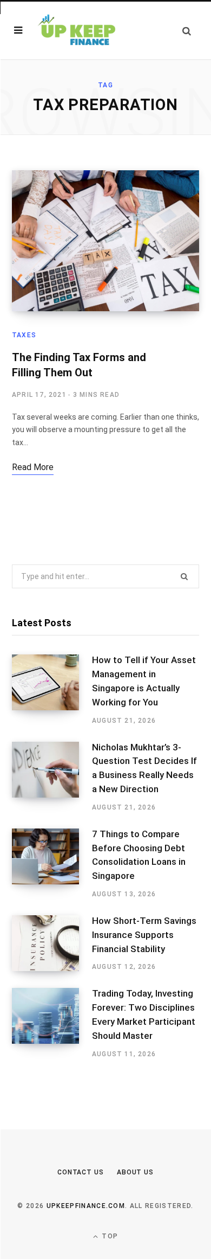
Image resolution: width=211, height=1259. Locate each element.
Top (109, 1236)
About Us (135, 1172)
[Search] (186, 30)
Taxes (24, 335)
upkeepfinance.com (86, 1206)
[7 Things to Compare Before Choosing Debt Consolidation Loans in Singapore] (52, 863)
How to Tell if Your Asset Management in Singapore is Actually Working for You (144, 680)
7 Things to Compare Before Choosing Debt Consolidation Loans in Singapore (139, 854)
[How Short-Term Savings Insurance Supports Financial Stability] (52, 943)
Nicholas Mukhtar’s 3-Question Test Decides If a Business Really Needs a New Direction (144, 768)
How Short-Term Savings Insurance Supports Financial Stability (144, 934)
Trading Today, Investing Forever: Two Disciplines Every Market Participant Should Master (143, 1014)
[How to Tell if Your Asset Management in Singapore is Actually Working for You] (52, 689)
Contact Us (80, 1172)
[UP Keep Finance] (76, 31)
